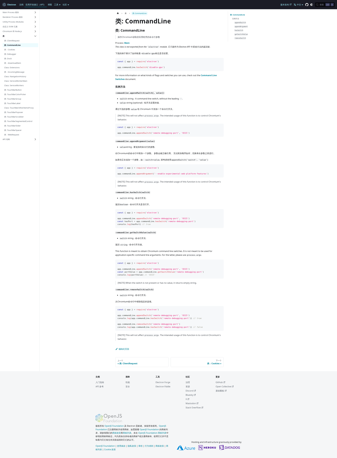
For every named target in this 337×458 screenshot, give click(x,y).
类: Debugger (10, 54)
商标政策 (116, 432)
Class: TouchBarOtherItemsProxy (19, 108)
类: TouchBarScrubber (14, 116)
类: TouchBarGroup (12, 99)
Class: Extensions (12, 67)
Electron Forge (163, 382)
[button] (19, 12)
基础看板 (220, 390)
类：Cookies (9, 49)
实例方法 (235, 18)
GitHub (219, 382)
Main (127, 42)
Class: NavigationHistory (15, 76)
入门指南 (100, 382)
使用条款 (121, 445)
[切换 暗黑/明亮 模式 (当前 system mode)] (311, 5)
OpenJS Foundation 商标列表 (152, 432)
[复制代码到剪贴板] (220, 61)
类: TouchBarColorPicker (15, 94)
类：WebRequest (11, 134)
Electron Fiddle (163, 386)
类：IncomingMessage (14, 72)
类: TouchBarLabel (12, 103)
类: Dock (8, 58)
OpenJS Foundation (114, 425)
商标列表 (127, 432)
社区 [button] (65, 4)
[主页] (117, 13)
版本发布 (285, 4)
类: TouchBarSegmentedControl (18, 121)
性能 (128, 382)
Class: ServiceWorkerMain (15, 81)
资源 (188, 386)
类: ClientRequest (11, 40)
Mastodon (191, 403)
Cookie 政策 (110, 449)
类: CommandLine (12, 45)
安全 (128, 386)
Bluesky (189, 394)
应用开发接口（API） (36, 4)
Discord (189, 390)
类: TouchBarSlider (12, 125)
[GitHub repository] (306, 5)
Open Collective (223, 386)
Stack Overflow (193, 407)
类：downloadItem (12, 63)
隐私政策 (132, 445)
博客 (50, 4)
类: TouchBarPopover (13, 112)
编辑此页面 (124, 349)
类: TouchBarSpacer (13, 130)
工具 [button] (56, 4)
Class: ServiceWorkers (14, 85)
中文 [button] (299, 4)
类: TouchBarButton (13, 90)
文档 (21, 4)
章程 (140, 445)
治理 (188, 382)
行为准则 (149, 445)
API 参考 (100, 386)
